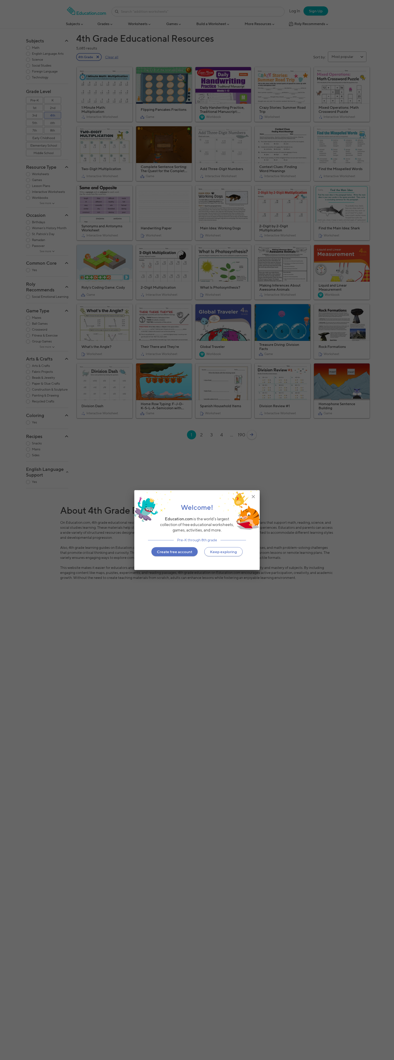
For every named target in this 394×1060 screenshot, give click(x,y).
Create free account (174, 551)
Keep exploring (223, 551)
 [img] (253, 496)
